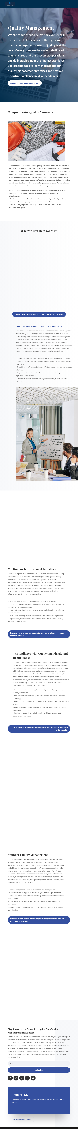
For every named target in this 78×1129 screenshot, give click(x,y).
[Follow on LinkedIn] (21, 1078)
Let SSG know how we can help (21, 1119)
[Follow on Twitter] (16, 1078)
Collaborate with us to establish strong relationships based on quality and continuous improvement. (37, 920)
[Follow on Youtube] (33, 1078)
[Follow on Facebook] (10, 1078)
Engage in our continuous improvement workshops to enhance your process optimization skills (37, 634)
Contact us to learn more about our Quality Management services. (39, 314)
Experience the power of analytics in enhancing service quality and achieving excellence (39, 997)
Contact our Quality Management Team (24, 83)
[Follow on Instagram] (27, 1078)
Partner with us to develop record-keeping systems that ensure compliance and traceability (40, 729)
